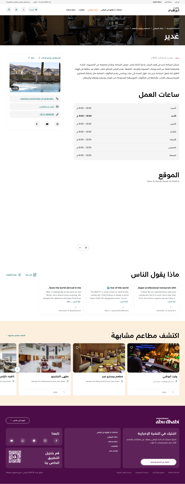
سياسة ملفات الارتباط (124, 472)
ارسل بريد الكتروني (46, 106)
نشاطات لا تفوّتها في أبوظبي (107, 432)
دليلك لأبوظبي (112, 437)
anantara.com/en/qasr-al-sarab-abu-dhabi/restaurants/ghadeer (37, 98)
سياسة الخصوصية (142, 472)
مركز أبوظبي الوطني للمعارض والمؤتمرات (18, 2)
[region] (126, 220)
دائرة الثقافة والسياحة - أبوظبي (42, 2)
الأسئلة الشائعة (173, 472)
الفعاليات (114, 446)
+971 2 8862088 (47, 114)
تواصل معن (113, 451)
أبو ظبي (177, 2)
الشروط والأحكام (158, 472)
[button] (29, 58)
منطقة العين (168, 2)
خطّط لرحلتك (113, 441)
